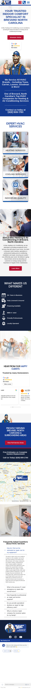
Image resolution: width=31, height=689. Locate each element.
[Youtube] (20, 637)
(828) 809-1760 (15, 112)
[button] (28, 2)
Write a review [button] (7, 384)
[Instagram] (15, 637)
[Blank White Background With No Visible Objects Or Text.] (10, 637)
